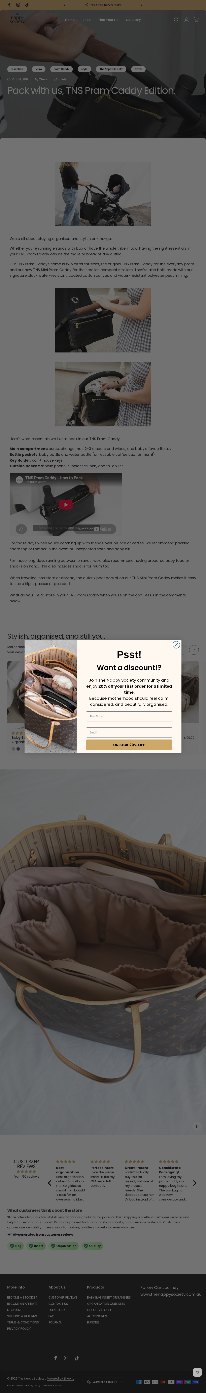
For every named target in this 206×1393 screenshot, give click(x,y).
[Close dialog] (176, 644)
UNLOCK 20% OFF (129, 744)
